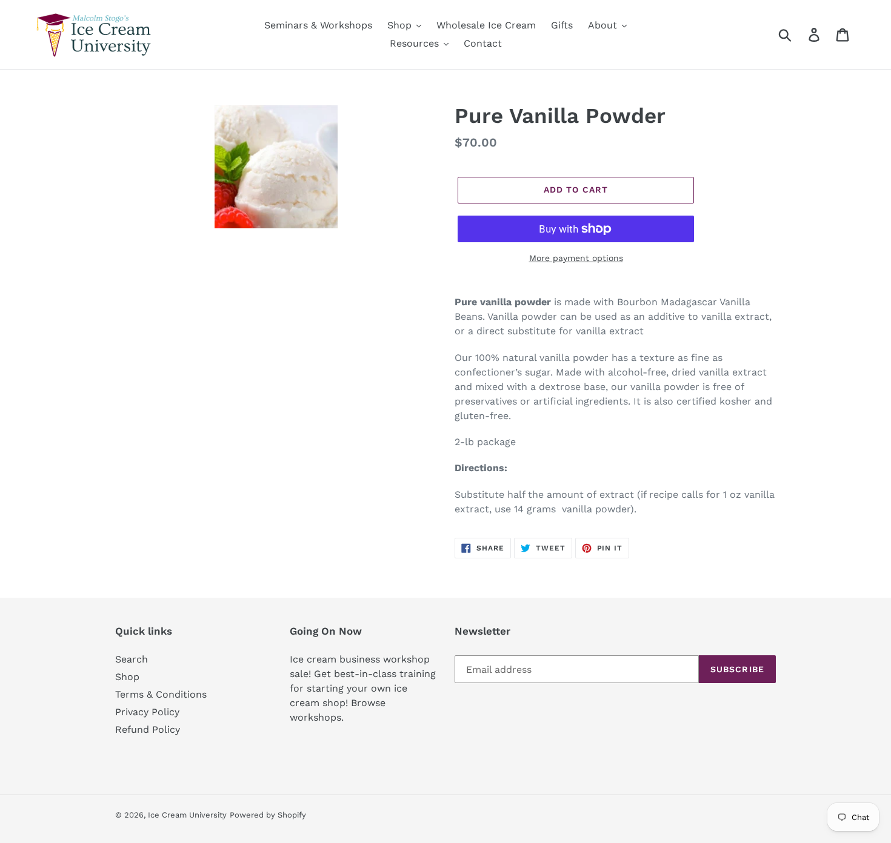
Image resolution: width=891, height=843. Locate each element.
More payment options (576, 258)
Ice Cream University (187, 814)
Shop (127, 677)
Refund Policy (147, 729)
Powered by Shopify (268, 814)
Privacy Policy (147, 712)
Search (131, 659)
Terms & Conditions (161, 694)
